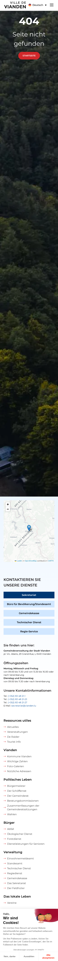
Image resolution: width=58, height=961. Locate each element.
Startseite (29, 55)
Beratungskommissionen (23, 800)
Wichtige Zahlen (17, 761)
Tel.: (14, 696)
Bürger (9, 822)
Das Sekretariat (16, 883)
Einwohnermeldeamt (20, 858)
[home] (13, 5)
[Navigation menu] (51, 5)
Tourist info (14, 741)
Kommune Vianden (19, 756)
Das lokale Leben (17, 896)
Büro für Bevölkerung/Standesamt (29, 604)
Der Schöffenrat (16, 790)
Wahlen (12, 814)
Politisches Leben (18, 779)
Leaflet (19, 561)
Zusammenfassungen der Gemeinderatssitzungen (23, 807)
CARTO (51, 561)
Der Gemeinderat (18, 795)
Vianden (10, 750)
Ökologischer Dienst (19, 833)
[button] (37, 5)
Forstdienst (14, 838)
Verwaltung (13, 852)
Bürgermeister (16, 785)
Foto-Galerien (15, 766)
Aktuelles (13, 726)
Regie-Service (29, 631)
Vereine (12, 902)
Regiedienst (14, 873)
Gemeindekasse (29, 613)
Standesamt (14, 863)
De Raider (13, 736)
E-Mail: (20, 705)
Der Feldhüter (16, 888)
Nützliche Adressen (19, 771)
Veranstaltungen (17, 731)
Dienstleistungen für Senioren (26, 843)
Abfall (10, 829)
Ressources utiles (17, 720)
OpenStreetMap (31, 561)
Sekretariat (29, 595)
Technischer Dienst (29, 622)
